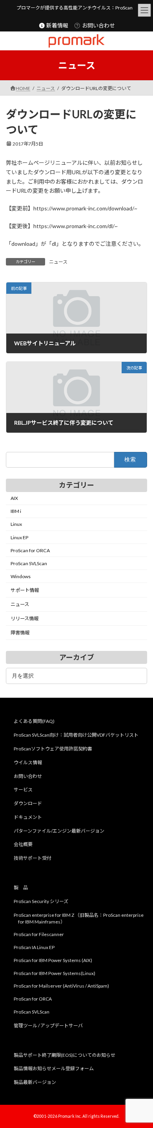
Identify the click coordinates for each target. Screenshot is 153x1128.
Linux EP (19, 537)
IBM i (16, 511)
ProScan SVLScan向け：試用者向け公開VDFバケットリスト (76, 735)
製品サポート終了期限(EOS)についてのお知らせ (64, 1055)
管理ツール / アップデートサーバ (48, 1025)
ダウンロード (28, 803)
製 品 (21, 887)
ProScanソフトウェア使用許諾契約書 (53, 749)
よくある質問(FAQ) (34, 721)
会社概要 (23, 844)
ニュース (58, 262)
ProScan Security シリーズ (41, 901)
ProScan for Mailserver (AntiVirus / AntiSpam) (61, 986)
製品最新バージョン (35, 1082)
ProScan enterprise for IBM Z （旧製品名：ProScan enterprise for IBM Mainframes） (79, 918)
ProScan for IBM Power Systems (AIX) (53, 960)
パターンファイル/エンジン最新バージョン (59, 831)
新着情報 (56, 25)
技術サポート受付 (32, 858)
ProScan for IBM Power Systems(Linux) (54, 973)
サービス (23, 790)
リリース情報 (24, 619)
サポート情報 (25, 590)
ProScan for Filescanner (39, 934)
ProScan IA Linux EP (34, 947)
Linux (16, 524)
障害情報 (20, 633)
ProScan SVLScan (29, 563)
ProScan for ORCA (30, 550)
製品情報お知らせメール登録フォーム (54, 1068)
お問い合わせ (98, 25)
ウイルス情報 (28, 762)
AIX (14, 498)
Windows (21, 576)
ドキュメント (28, 817)
